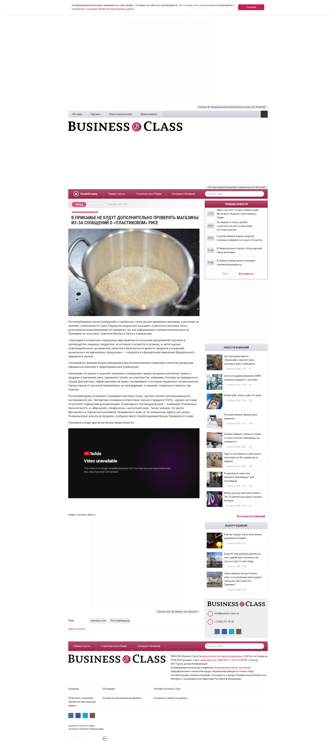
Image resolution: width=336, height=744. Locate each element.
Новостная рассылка (120, 114)
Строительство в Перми (148, 193)
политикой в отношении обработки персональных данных (103, 8)
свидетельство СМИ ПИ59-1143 (217, 660)
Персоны (95, 114)
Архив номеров (149, 114)
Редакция (73, 688)
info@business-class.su (227, 613)
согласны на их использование (199, 5)
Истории (77, 114)
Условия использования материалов (121, 698)
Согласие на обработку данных (170, 698)
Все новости (246, 273)
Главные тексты (116, 193)
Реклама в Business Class (167, 688)
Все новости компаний (251, 516)
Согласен (251, 7)
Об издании (108, 688)
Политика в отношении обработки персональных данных (82, 701)
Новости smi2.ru (76, 629)
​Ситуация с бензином (183, 193)
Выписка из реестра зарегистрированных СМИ (224, 656)
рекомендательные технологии (234, 667)
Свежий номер (88, 193)
